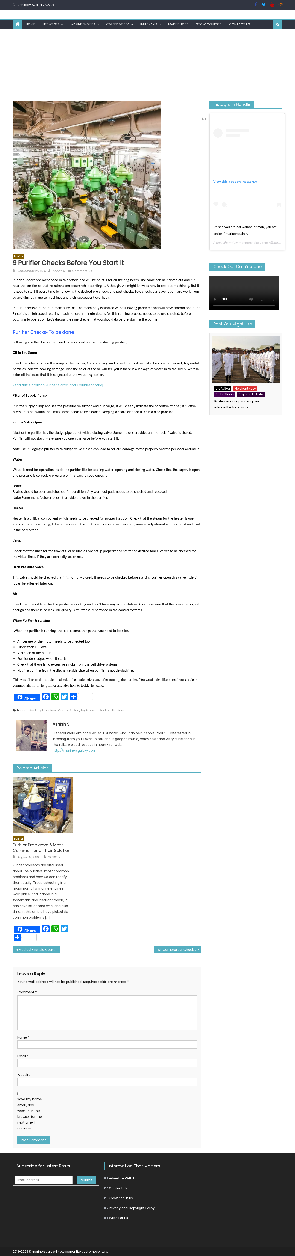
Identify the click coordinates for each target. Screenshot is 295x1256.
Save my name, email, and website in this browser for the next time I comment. (30, 1114)
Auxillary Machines (43, 710)
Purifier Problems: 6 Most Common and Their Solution (42, 847)
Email (22, 1056)
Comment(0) (82, 271)
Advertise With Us (123, 1178)
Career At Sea (117, 24)
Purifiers (118, 710)
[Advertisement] (147, 63)
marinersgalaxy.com (253, 242)
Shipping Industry (251, 394)
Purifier (18, 256)
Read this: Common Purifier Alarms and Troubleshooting (58, 385)
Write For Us (118, 1218)
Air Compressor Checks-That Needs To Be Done (179, 949)
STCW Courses (208, 24)
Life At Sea (51, 24)
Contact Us (239, 24)
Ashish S (59, 271)
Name (23, 1037)
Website (23, 1074)
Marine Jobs (178, 24)
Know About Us (121, 1198)
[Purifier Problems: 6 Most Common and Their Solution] (43, 805)
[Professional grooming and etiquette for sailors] (246, 359)
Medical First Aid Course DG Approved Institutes (39, 949)
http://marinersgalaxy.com (74, 750)
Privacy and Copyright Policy (132, 1208)
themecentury (96, 1251)
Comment (27, 992)
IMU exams (148, 24)
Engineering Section (96, 710)
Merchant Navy (245, 388)
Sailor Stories (225, 394)
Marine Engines (83, 24)
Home (30, 24)
